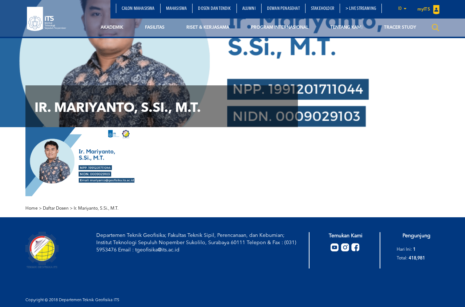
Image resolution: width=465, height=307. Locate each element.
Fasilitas (155, 27)
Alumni (249, 9)
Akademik (112, 27)
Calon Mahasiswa (138, 9)
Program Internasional (279, 27)
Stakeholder (322, 9)
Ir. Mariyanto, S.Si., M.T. (96, 208)
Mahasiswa (176, 9)
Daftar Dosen (56, 208)
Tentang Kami (346, 27)
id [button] (400, 9)
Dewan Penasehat (283, 9)
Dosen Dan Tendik (214, 9)
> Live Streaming (360, 9)
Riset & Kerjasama (207, 27)
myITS (424, 9)
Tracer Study (400, 27)
